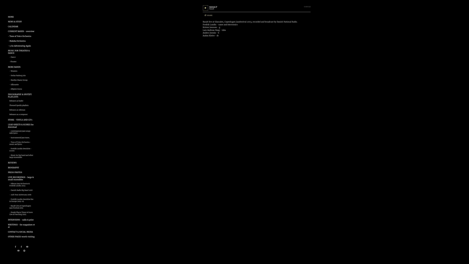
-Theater (12, 62)
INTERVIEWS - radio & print (21, 220)
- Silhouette (14, 85)
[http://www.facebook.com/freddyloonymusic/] (15, 247)
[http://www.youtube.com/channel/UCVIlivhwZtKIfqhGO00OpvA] (18, 251)
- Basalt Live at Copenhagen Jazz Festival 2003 (20, 207)
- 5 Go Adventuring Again (19, 46)
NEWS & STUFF (15, 22)
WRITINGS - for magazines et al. (21, 226)
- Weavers (13, 71)
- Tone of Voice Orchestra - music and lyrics (20, 143)
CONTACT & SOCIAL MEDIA (20, 232)
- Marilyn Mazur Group (18, 80)
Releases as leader (16, 101)
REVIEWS (12, 163)
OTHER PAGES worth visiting (21, 237)
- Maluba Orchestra (17, 41)
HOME (11, 17)
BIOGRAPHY (13, 167)
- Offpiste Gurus (15, 89)
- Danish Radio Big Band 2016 (21, 190)
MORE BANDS (14, 67)
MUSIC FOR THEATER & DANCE (19, 52)
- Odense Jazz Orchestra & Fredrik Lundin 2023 (19, 185)
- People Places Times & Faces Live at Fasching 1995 (21, 213)
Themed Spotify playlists (19, 105)
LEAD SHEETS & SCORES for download (21, 125)
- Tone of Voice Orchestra (19, 36)
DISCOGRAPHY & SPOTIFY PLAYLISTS (20, 95)
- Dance (12, 57)
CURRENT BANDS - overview (21, 31)
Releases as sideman (17, 110)
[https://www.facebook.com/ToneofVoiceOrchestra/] (21, 247)
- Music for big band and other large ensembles (21, 156)
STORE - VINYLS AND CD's (20, 120)
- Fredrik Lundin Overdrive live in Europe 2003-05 (21, 200)
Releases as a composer (18, 114)
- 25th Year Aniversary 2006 (20, 195)
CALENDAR (13, 26)
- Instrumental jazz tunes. (19, 138)
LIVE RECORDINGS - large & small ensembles (21, 178)
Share (210, 15)
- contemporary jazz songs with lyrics (19, 132)
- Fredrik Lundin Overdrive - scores (20, 150)
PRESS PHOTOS (15, 172)
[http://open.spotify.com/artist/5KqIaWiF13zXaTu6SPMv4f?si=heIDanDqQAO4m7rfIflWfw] (24, 251)
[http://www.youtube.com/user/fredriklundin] (27, 247)
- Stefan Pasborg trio (17, 76)
